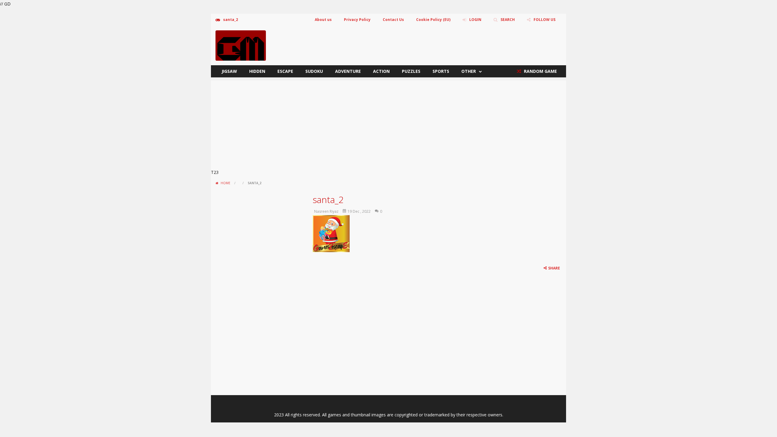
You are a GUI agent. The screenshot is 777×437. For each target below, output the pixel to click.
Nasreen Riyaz (326, 211)
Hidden (257, 71)
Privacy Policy (357, 19)
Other (468, 71)
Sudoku (314, 71)
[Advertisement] (388, 122)
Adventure (348, 71)
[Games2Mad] (240, 45)
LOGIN (475, 19)
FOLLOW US (544, 19)
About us (323, 19)
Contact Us (393, 19)
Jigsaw (229, 71)
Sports (441, 71)
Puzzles (411, 71)
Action (381, 71)
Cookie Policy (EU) (433, 19)
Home (225, 183)
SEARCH (507, 19)
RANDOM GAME (540, 71)
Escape (285, 71)
